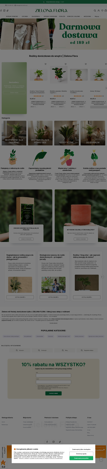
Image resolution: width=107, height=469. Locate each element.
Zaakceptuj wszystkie (81, 458)
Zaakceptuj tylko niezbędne (81, 449)
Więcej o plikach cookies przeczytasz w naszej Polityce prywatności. (41, 458)
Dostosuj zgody (81, 454)
